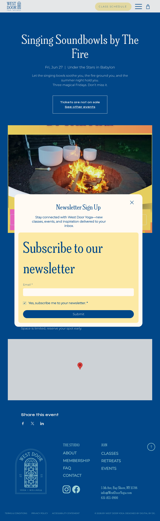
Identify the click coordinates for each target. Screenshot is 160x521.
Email (28, 284)
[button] (132, 203)
